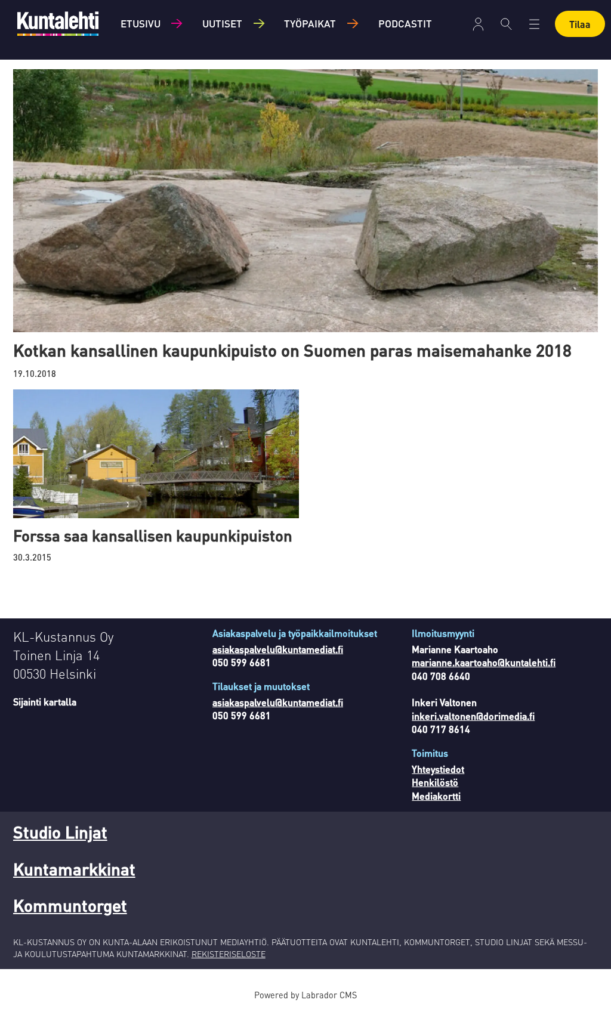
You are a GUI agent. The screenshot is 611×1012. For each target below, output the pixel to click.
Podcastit (405, 23)
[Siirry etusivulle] (58, 23)
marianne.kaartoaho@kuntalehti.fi (484, 662)
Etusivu (141, 23)
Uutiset (222, 23)
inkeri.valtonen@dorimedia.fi (473, 716)
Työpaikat (310, 23)
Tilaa (580, 24)
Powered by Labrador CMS (305, 994)
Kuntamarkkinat (74, 869)
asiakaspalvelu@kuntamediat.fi (277, 649)
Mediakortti (436, 796)
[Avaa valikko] (478, 24)
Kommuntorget (70, 905)
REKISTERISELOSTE (229, 953)
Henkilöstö (435, 782)
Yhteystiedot (438, 769)
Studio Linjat (60, 832)
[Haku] (506, 24)
